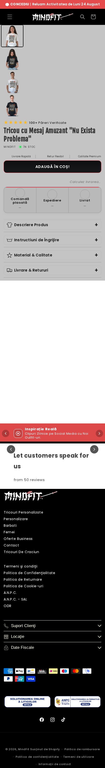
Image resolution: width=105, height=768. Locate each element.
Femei (9, 532)
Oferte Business (18, 538)
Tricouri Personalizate (23, 512)
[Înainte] (99, 433)
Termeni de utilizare (78, 757)
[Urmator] (94, 449)
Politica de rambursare (82, 749)
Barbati (10, 525)
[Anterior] (11, 449)
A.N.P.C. (10, 592)
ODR (7, 605)
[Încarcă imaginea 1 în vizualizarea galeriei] (12, 36)
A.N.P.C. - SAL (15, 599)
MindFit (23, 749)
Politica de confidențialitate (37, 757)
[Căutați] (82, 16)
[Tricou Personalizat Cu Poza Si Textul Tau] (41, 342)
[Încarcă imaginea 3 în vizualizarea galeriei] (12, 82)
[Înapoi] (5, 433)
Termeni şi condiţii (20, 566)
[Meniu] (9, 16)
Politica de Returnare (23, 579)
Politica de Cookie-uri (23, 586)
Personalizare (16, 518)
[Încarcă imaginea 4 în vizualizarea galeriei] (12, 105)
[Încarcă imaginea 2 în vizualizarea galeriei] (12, 59)
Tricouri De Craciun (21, 551)
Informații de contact (55, 764)
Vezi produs (41, 410)
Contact (11, 545)
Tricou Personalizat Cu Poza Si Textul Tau (41, 385)
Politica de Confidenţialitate (29, 572)
